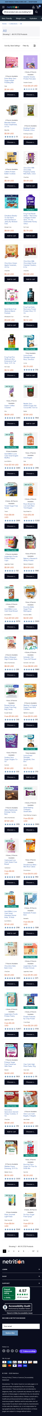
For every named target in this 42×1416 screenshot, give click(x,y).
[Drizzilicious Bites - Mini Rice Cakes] (31, 846)
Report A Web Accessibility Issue (19, 1313)
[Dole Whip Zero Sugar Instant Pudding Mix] (11, 62)
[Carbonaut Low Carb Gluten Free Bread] (11, 846)
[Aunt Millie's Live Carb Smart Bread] (11, 592)
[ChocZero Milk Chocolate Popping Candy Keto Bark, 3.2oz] (31, 158)
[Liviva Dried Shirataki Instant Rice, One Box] (31, 341)
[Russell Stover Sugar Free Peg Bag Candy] (11, 691)
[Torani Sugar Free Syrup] (11, 489)
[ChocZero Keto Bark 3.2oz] (11, 949)
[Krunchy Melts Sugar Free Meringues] (31, 592)
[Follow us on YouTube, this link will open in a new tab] (16, 1350)
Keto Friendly (7, 18)
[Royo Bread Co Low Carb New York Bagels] (31, 489)
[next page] (37, 1251)
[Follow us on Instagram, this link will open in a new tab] (8, 1350)
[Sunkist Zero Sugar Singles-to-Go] (11, 741)
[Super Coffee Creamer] (11, 391)
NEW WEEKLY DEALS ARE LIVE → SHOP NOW (21, 2)
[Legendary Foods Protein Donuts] (31, 949)
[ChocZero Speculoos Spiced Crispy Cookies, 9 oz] (11, 1098)
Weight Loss (21, 18)
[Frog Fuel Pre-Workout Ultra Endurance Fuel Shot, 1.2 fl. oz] (11, 341)
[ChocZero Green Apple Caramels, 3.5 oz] (11, 251)
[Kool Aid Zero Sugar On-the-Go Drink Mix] (31, 1147)
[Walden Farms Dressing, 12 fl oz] (11, 1147)
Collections (13, 24)
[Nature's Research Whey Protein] (31, 542)
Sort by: (11, 46)
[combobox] (17, 12)
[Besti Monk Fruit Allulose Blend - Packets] (11, 295)
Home (4, 24)
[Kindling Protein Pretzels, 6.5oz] (31, 110)
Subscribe (10, 1333)
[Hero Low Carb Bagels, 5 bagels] (31, 1098)
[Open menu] (3, 7)
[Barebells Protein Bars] (31, 898)
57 (33, 1251)
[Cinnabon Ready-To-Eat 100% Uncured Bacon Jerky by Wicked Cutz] (11, 202)
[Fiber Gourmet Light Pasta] (11, 1200)
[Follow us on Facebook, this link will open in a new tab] (3, 1350)
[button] (33, 7)
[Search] (36, 12)
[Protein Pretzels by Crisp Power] (31, 1000)
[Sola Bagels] (31, 439)
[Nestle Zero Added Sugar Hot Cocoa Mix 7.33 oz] (31, 391)
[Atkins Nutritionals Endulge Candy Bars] (11, 793)
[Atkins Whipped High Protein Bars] (11, 643)
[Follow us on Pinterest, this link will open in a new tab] (12, 1350)
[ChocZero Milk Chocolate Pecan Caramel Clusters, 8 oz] (31, 251)
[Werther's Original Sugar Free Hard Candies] (31, 691)
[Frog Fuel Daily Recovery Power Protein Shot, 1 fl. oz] (31, 295)
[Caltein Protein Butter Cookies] (11, 158)
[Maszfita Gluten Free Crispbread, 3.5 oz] (11, 110)
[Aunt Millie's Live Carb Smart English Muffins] (11, 439)
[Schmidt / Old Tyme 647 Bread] (31, 643)
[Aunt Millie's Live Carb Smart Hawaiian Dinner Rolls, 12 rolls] (11, 898)
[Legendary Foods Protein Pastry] (11, 1000)
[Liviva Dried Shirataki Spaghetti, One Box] (31, 741)
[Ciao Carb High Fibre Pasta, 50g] (31, 1050)
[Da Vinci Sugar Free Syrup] (31, 1200)
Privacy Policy (6, 1377)
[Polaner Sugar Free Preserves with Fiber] (11, 1050)
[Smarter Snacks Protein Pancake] (31, 62)
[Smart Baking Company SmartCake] (31, 793)
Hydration (33, 18)
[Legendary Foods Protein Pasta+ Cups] (11, 542)
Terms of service (18, 1377)
